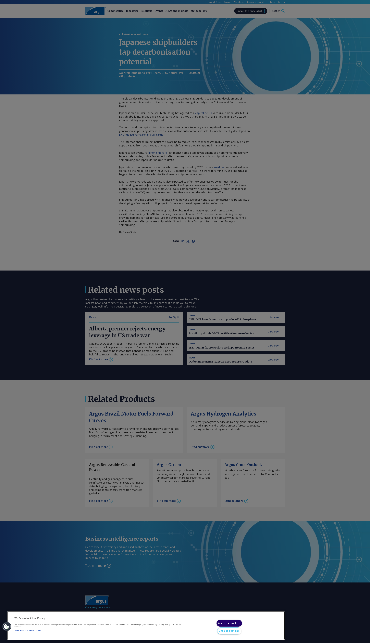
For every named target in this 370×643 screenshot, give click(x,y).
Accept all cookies (229, 623)
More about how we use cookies (28, 630)
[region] (146, 625)
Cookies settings (229, 630)
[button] (6, 626)
